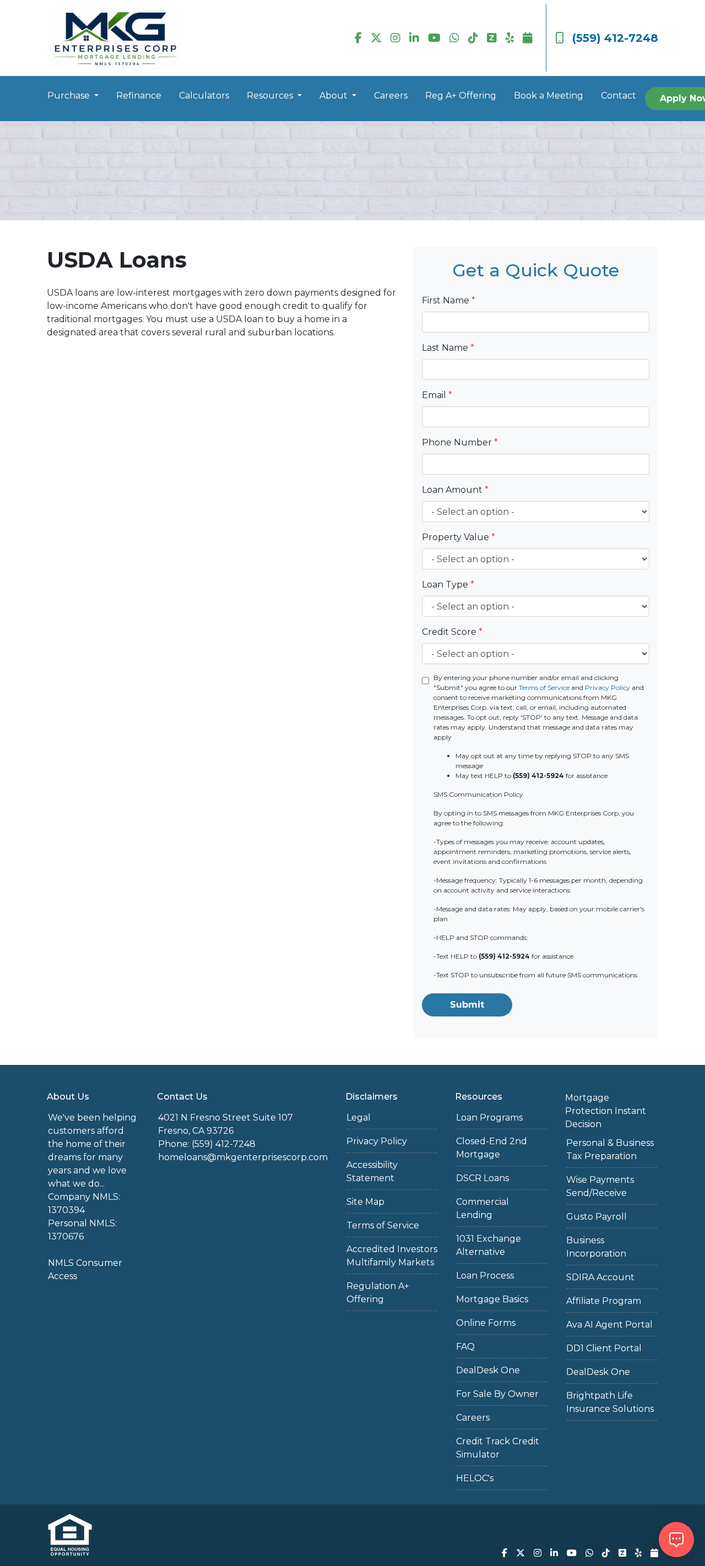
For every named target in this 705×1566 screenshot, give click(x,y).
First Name (448, 300)
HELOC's (475, 1478)
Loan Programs (489, 1117)
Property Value (458, 537)
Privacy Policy (607, 687)
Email (437, 395)
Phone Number (460, 442)
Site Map (365, 1202)
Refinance (138, 95)
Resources (271, 95)
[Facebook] (358, 38)
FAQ (465, 1346)
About (334, 95)
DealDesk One (488, 1370)
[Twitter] (376, 38)
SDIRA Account (600, 1277)
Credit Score (452, 632)
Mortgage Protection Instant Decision (605, 1110)
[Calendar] (528, 38)
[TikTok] (473, 38)
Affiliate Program (603, 1301)
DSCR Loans (482, 1178)
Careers (391, 95)
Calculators (204, 95)
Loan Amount (455, 490)
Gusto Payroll (596, 1216)
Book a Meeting (548, 95)
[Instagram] (395, 38)
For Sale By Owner (497, 1394)
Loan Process (485, 1275)
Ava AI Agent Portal (609, 1324)
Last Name (448, 347)
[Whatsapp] (454, 38)
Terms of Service (544, 687)
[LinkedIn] (414, 38)
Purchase (69, 95)
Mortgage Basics (492, 1299)
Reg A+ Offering (460, 95)
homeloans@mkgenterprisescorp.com (243, 1157)
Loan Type (448, 584)
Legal (358, 1117)
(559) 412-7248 (615, 38)
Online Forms (486, 1323)
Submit (467, 1004)
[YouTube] (434, 38)
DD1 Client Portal (604, 1348)
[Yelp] (510, 38)
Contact (618, 95)
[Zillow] (492, 38)
